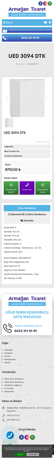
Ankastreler (9, 391)
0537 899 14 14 (13, 420)
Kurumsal (8, 353)
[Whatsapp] (50, 3)
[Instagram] (45, 3)
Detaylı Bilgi (33, 454)
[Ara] (10, 435)
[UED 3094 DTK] (27, 98)
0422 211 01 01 (25, 331)
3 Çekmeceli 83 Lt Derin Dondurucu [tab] (27, 214)
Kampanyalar (10, 359)
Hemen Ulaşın (10, 178)
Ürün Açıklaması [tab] (27, 208)
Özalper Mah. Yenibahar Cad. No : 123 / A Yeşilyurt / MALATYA (29, 409)
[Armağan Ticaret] (27, 12)
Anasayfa (21, 64)
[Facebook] (40, 3)
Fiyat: (8, 164)
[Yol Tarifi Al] (50, 23)
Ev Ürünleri (9, 388)
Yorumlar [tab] (28, 220)
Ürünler (7, 356)
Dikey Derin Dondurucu (14, 379)
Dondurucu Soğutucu (13, 385)
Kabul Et (20, 454)
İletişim (7, 362)
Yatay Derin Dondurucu (14, 382)
